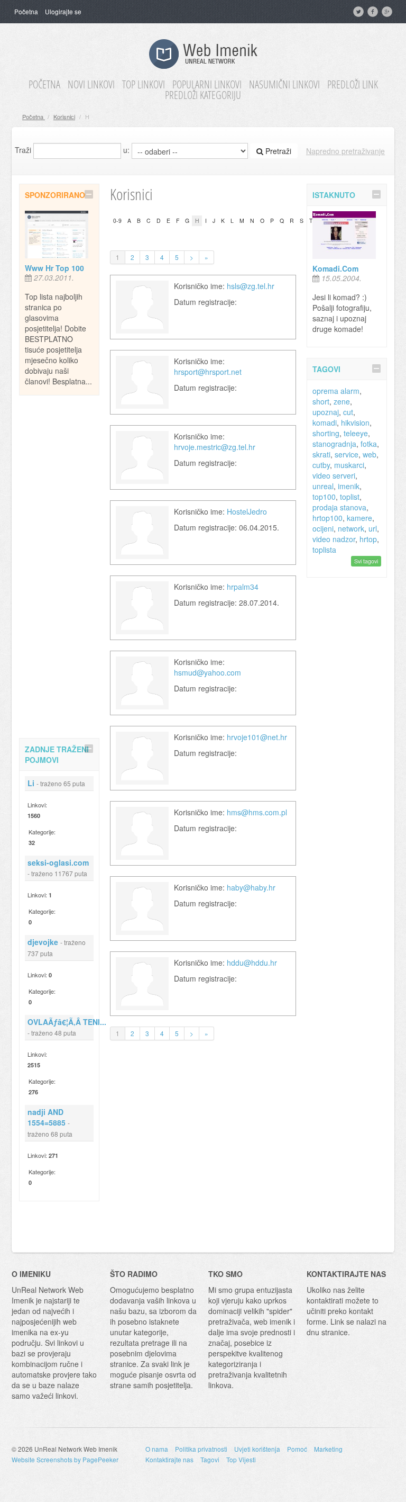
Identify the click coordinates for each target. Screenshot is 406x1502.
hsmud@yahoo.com (207, 672)
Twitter (359, 11)
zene (342, 401)
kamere (359, 517)
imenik (348, 486)
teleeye (356, 433)
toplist (349, 496)
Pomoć (297, 1448)
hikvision (355, 422)
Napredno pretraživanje (345, 151)
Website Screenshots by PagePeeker (65, 1459)
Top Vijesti (241, 1459)
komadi (324, 422)
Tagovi (209, 1459)
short (320, 401)
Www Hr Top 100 (54, 268)
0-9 (117, 220)
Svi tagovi (366, 561)
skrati (321, 454)
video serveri (333, 475)
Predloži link (352, 84)
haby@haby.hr (251, 887)
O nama (156, 1448)
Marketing (328, 1448)
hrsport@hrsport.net (208, 371)
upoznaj (325, 412)
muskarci (349, 465)
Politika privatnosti (201, 1448)
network (351, 528)
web (369, 454)
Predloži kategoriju (203, 95)
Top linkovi (143, 84)
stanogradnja (334, 443)
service (346, 454)
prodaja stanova (339, 507)
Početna (26, 11)
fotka (369, 443)
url (372, 528)
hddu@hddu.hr (252, 962)
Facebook (373, 11)
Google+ (388, 11)
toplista (324, 549)
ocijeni (323, 528)
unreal (323, 486)
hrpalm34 (243, 586)
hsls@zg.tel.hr (250, 286)
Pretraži (277, 151)
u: (126, 150)
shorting (325, 433)
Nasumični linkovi (284, 84)
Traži (23, 150)
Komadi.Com (335, 268)
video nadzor (333, 539)
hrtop (368, 539)
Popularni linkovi (207, 84)
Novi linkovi (91, 84)
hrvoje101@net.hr (257, 737)
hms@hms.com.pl (257, 812)
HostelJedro (247, 511)
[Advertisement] (61, 565)
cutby (321, 465)
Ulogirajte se (63, 11)
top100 (324, 496)
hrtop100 (327, 517)
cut (348, 412)
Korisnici (64, 116)
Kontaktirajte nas (169, 1459)
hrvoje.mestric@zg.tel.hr (214, 447)
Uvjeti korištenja (257, 1448)
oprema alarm (335, 390)
